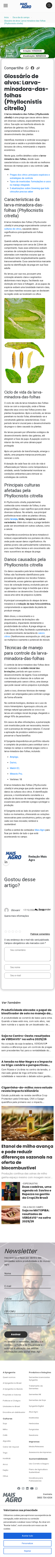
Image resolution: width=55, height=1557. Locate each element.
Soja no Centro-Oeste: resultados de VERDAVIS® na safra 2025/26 (25, 1037)
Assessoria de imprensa (40, 1452)
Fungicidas (34, 1429)
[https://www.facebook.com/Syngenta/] (18, 1488)
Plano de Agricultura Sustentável (38, 1471)
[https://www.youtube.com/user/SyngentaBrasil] (32, 1488)
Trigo (5, 1452)
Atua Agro (33, 1412)
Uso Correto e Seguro (39, 1463)
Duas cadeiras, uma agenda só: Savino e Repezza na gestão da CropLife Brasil (36, 1192)
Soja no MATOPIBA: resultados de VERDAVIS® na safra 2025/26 (36, 1216)
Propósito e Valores (12, 1394)
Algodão (7, 1441)
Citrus (5, 1476)
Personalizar (27, 1543)
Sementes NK (35, 1394)
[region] (27, 1531)
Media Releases (36, 1446)
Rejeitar (27, 1551)
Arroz (5, 1464)
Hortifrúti (6, 1458)
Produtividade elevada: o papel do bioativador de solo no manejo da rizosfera (26, 1011)
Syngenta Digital (36, 1406)
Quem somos (9, 1377)
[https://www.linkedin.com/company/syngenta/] (27, 1488)
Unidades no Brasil (11, 1406)
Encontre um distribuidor (14, 1412)
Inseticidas (34, 1417)
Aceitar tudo (27, 1536)
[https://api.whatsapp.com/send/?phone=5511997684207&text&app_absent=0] (36, 1488)
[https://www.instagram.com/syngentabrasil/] (23, 1488)
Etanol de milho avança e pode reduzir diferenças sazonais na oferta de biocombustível (27, 1157)
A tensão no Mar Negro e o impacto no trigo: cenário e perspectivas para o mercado (26, 1063)
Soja (5, 1423)
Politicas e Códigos (11, 1400)
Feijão (5, 1470)
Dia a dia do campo (21, 17)
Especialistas (30, 1183)
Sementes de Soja (37, 1400)
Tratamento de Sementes (36, 1387)
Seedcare (33, 1435)
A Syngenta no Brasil (12, 1383)
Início (6, 17)
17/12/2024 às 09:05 (33, 910)
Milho (5, 1429)
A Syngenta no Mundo (13, 1389)
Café (5, 1435)
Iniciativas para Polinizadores (36, 1479)
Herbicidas (34, 1423)
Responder (45, 909)
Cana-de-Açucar (11, 1446)
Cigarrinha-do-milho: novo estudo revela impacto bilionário (26, 1089)
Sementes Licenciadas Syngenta (39, 1378)
